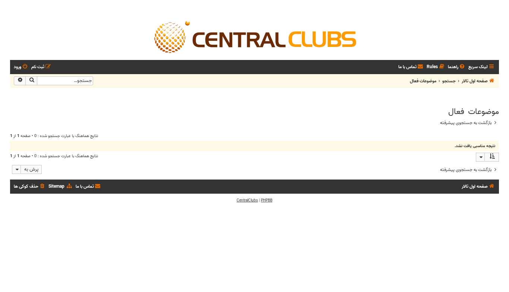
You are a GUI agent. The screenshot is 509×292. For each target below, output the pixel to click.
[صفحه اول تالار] (254, 36)
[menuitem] (457, 67)
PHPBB (266, 200)
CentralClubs (247, 200)
